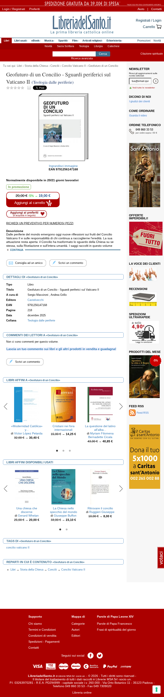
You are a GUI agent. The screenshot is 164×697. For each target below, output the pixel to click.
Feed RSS (136, 406)
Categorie (78, 623)
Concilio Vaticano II (74, 65)
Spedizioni (35, 641)
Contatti (156, 9)
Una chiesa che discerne (26, 510)
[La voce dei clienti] (143, 273)
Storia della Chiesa (36, 65)
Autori (75, 629)
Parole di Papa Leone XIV (115, 616)
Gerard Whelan (28, 515)
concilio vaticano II (17, 547)
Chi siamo (35, 623)
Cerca (103, 53)
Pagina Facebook (91, 655)
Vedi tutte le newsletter (143, 87)
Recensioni (138, 289)
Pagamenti (52, 641)
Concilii (54, 65)
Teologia (84, 46)
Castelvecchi (36, 300)
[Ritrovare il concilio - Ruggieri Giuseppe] (100, 486)
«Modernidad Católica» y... (26, 427)
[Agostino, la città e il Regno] (144, 376)
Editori (76, 635)
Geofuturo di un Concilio (103, 65)
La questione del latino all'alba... (100, 427)
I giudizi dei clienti (139, 101)
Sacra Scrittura (65, 46)
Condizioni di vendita (42, 635)
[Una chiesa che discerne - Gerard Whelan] (26, 486)
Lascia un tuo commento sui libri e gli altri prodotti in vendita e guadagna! (61, 349)
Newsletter (139, 69)
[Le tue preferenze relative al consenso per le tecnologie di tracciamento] (156, 689)
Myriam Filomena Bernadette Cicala (101, 435)
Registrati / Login (148, 20)
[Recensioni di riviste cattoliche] (143, 299)
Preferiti (34, 9)
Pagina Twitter (100, 655)
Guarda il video (138, 115)
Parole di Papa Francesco (114, 623)
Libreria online (82, 692)
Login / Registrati (13, 9)
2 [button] (63, 451)
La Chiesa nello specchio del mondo (63, 510)
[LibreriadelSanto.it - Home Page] (82, 24)
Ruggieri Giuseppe (101, 512)
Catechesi (113, 46)
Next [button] (121, 406)
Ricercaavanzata (82, 58)
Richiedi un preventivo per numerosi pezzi (39, 223)
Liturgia (98, 46)
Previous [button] (5, 406)
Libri (19, 65)
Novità (48, 46)
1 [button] (57, 451)
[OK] (155, 81)
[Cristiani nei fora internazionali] (63, 404)
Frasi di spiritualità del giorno (116, 629)
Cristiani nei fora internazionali (64, 427)
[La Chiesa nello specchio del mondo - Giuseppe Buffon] (63, 486)
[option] (26, 414)
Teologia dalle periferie (41, 320)
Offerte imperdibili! (138, 217)
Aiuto (141, 9)
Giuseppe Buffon (65, 515)
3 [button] (70, 451)
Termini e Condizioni (42, 629)
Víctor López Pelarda (28, 433)
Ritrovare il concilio (100, 508)
